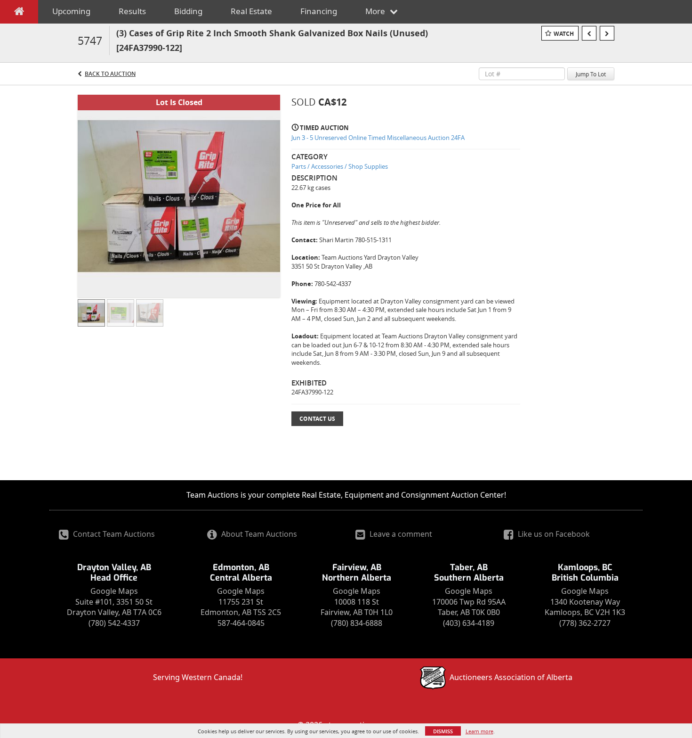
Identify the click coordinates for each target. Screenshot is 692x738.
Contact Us (317, 419)
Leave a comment (400, 534)
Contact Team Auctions (113, 534)
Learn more (479, 731)
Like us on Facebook (553, 534)
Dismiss (443, 731)
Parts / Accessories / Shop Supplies (339, 166)
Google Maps (114, 591)
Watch (564, 34)
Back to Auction (110, 74)
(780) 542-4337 (114, 623)
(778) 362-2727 (585, 623)
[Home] (19, 13)
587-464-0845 (241, 623)
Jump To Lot (591, 74)
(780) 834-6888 (356, 623)
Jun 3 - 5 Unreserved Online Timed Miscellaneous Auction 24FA (378, 137)
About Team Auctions (258, 534)
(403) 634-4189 (468, 623)
